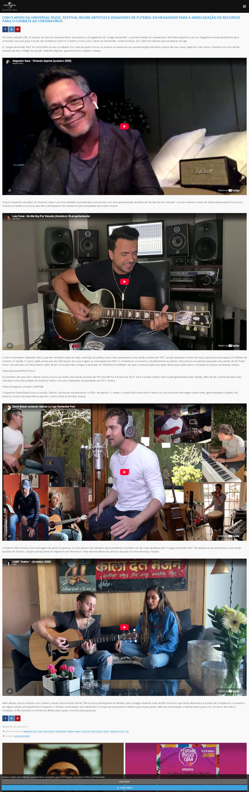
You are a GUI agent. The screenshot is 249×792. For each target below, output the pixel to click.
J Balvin (70, 731)
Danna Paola (49, 731)
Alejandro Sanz (30, 731)
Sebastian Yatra (117, 731)
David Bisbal (61, 731)
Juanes (78, 731)
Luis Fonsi (86, 731)
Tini (127, 731)
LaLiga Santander (22, 736)
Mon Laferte (97, 731)
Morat (106, 731)
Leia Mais (124, 781)
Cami (40, 731)
